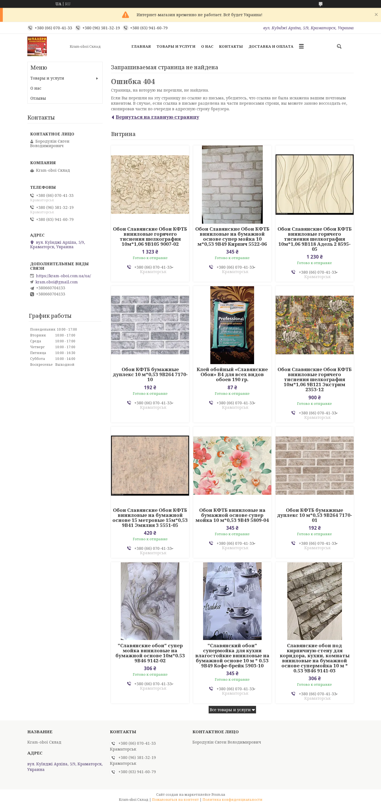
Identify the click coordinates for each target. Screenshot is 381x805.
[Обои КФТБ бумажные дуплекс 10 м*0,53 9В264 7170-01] (315, 466)
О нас (207, 46)
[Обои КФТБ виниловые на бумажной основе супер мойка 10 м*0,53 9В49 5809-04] (232, 466)
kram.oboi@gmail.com (56, 282)
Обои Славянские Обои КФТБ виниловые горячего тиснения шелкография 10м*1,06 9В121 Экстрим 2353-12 (315, 379)
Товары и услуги (176, 46)
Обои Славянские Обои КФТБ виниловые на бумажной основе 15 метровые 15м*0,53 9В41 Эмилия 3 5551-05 (150, 518)
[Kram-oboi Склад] (46, 46)
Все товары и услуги (230, 709)
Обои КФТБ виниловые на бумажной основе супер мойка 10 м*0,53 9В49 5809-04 (232, 515)
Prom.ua (218, 794)
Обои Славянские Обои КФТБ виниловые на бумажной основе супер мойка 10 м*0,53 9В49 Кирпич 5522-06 (232, 236)
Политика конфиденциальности (232, 799)
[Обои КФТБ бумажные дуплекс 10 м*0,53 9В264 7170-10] (150, 325)
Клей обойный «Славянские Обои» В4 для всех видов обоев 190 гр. (232, 374)
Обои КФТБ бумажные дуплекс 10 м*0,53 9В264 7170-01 (314, 515)
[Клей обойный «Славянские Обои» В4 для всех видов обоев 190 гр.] (232, 325)
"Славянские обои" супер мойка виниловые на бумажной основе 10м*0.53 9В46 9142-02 (150, 653)
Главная (141, 46)
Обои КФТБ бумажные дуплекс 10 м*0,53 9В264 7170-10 (150, 374)
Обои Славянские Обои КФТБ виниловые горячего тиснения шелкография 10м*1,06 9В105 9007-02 (150, 236)
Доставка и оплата (271, 46)
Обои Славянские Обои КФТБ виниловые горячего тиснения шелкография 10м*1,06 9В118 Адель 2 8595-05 (315, 239)
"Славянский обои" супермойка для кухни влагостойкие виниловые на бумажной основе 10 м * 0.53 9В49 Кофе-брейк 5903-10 (232, 655)
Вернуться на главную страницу (157, 117)
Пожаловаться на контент (175, 799)
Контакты (231, 46)
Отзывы (38, 98)
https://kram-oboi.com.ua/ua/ (63, 276)
